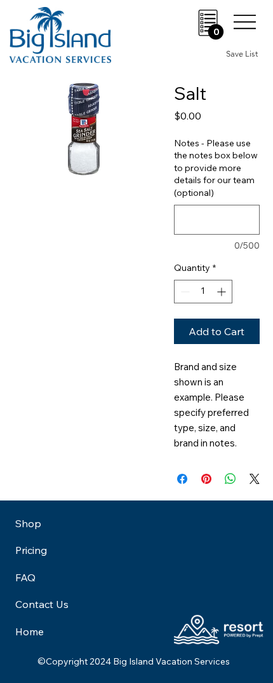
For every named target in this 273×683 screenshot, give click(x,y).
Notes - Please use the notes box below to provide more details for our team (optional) (216, 167)
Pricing (31, 550)
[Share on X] (254, 478)
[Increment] (222, 291)
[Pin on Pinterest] (206, 478)
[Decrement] (184, 291)
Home (29, 631)
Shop (28, 523)
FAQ (25, 577)
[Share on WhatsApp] (230, 478)
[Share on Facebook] (182, 478)
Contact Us (42, 604)
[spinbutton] (203, 291)
